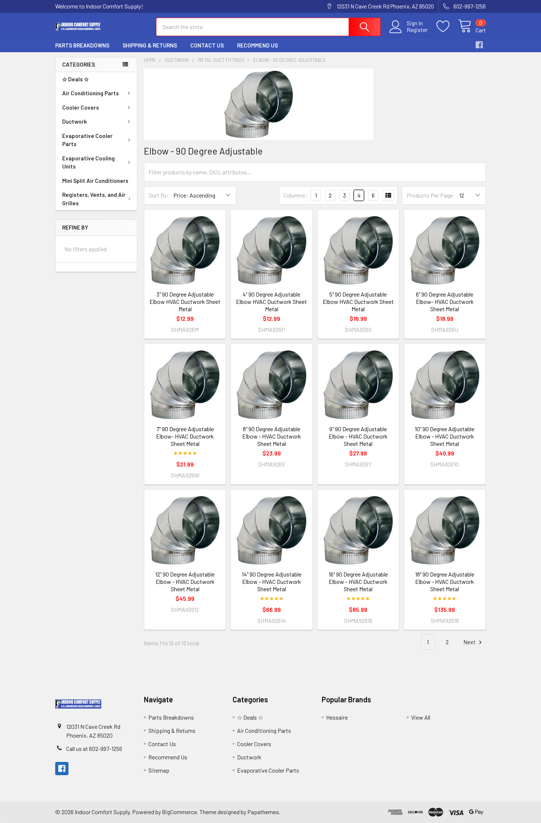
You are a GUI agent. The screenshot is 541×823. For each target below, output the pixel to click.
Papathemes (263, 811)
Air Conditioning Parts (90, 93)
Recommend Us (257, 45)
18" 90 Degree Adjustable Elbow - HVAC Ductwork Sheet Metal (444, 581)
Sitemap (158, 770)
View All (420, 717)
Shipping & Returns (150, 45)
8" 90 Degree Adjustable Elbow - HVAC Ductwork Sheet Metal (271, 436)
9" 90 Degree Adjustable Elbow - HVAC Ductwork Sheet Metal (358, 436)
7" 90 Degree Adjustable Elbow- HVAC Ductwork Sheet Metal (185, 436)
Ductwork (74, 121)
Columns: (295, 195)
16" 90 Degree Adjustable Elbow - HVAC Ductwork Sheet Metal (358, 581)
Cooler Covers (80, 107)
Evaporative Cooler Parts (87, 140)
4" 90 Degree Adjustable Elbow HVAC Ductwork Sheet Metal (271, 301)
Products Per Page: (431, 195)
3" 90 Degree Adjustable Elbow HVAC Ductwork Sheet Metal (184, 301)
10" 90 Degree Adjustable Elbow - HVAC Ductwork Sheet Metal (444, 436)
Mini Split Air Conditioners (95, 180)
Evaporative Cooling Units (88, 162)
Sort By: (159, 195)
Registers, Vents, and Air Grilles (93, 198)
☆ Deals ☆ (75, 79)
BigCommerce (179, 811)
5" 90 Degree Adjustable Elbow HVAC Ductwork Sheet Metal (358, 301)
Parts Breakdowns (82, 45)
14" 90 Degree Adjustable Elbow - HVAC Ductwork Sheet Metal (271, 581)
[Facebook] (479, 45)
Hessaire (337, 717)
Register (417, 29)
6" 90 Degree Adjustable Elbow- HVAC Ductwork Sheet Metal (445, 301)
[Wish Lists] (447, 26)
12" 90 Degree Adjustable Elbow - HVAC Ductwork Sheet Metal (185, 581)
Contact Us (207, 45)
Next (470, 641)
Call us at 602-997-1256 (94, 748)
